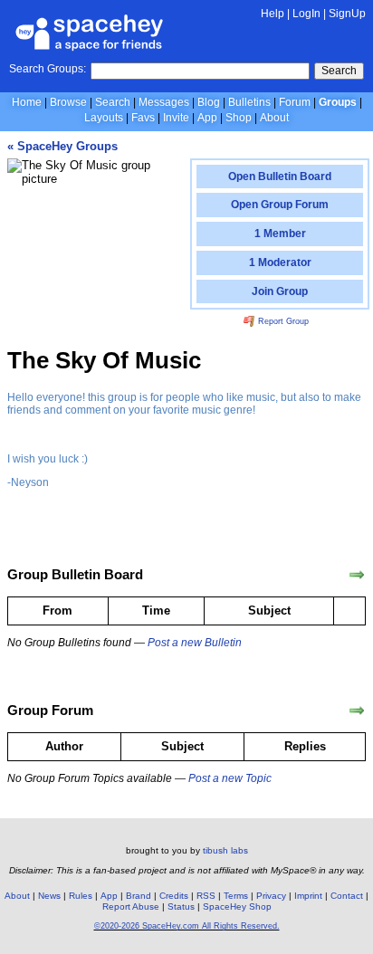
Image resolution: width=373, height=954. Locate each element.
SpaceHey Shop (237, 906)
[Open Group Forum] (357, 710)
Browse (68, 102)
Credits (173, 896)
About (274, 117)
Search (339, 70)
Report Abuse (130, 906)
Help (272, 13)
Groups (338, 102)
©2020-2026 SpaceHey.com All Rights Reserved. (187, 925)
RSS (205, 896)
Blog (208, 102)
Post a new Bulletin (195, 642)
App (207, 117)
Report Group (282, 321)
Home (27, 102)
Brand (138, 896)
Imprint (308, 896)
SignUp (347, 13)
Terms (236, 896)
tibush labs (225, 850)
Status (181, 906)
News (49, 896)
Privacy (271, 896)
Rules (80, 896)
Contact (346, 896)
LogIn (306, 13)
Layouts (103, 117)
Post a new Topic (230, 778)
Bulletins (249, 102)
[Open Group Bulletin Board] (357, 575)
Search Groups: (47, 68)
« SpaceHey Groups (62, 146)
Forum (295, 102)
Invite (176, 117)
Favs (143, 117)
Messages (164, 102)
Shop (238, 117)
